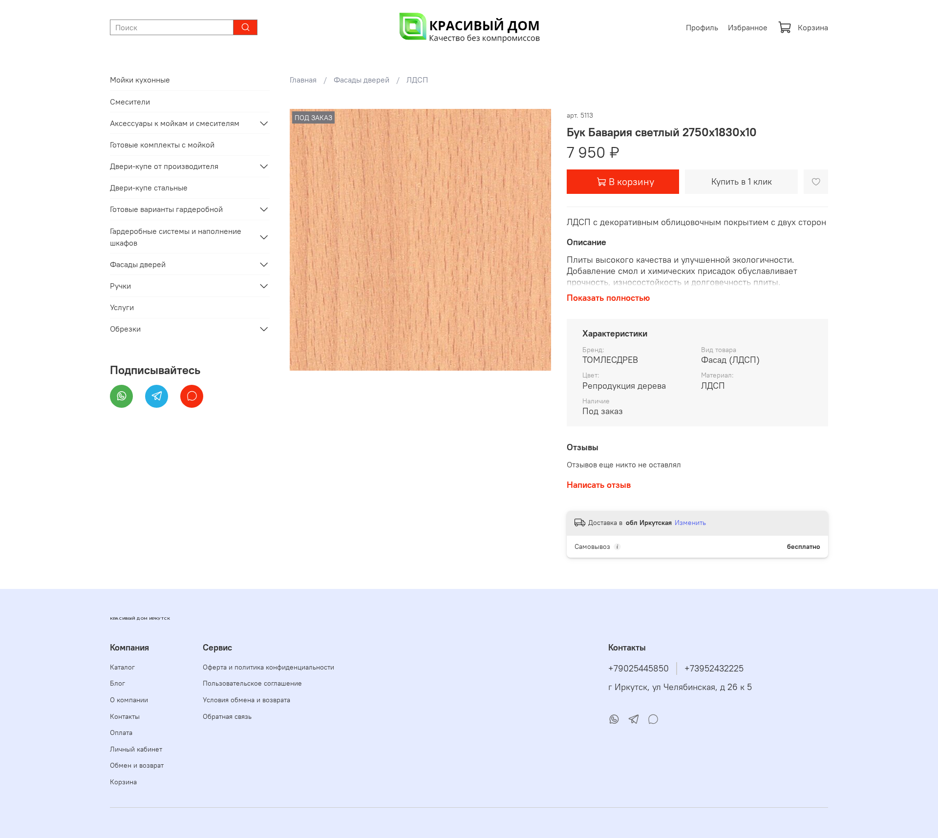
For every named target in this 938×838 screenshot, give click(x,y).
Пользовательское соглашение (252, 683)
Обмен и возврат (137, 765)
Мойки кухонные (140, 79)
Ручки (120, 286)
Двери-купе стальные (149, 187)
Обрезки (125, 329)
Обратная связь (227, 716)
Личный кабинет (136, 749)
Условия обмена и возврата (246, 699)
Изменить (690, 522)
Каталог (122, 667)
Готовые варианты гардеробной (166, 209)
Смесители (130, 101)
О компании (129, 699)
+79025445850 (638, 668)
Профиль (702, 27)
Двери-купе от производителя (164, 166)
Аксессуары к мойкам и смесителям (174, 123)
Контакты (125, 716)
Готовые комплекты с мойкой (162, 144)
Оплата (121, 732)
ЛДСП (417, 79)
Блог (117, 683)
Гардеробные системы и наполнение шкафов (175, 237)
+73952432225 (714, 668)
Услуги (122, 307)
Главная (303, 79)
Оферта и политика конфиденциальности (268, 667)
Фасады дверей (361, 79)
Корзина (813, 27)
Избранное (747, 27)
